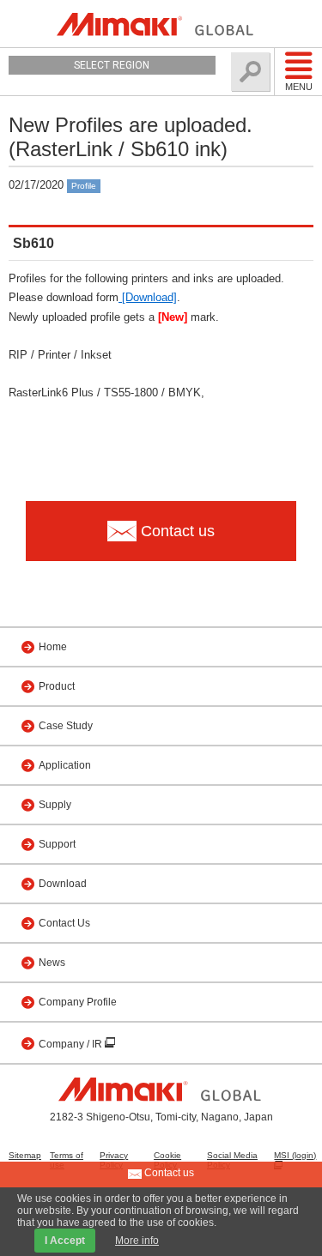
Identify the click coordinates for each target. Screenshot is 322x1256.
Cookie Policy (167, 1159)
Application (65, 765)
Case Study (66, 726)
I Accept (65, 1241)
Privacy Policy (114, 1159)
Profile (83, 185)
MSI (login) (295, 1155)
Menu (299, 87)
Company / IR (72, 1044)
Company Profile (78, 1002)
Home (53, 647)
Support (57, 844)
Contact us (168, 1173)
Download (63, 884)
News (52, 963)
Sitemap (25, 1155)
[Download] (147, 297)
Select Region (111, 65)
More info (137, 1241)
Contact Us (64, 923)
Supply (55, 805)
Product (57, 686)
